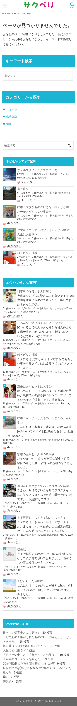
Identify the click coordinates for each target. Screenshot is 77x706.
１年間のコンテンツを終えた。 (23, 659)
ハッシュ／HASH (57, 471)
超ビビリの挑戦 (27, 252)
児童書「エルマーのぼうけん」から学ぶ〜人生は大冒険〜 (44, 232)
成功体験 (11, 116)
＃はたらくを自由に (30, 581)
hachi (61, 215)
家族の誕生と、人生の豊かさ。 (37, 454)
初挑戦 (21, 549)
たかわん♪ (63, 174)
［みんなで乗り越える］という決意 (40, 322)
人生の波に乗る (13, 650)
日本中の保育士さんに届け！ (35, 291)
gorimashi (63, 192)
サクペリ (36, 701)
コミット (11, 109)
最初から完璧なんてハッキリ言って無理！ (44, 486)
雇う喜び (23, 188)
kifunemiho (53, 403)
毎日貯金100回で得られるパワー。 (25, 645)
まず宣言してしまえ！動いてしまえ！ (41, 517)
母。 (6, 676)
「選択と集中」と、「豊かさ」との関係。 (30, 654)
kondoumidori (53, 566)
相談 (9, 124)
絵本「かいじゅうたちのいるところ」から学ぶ (44, 420)
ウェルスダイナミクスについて (37, 170)
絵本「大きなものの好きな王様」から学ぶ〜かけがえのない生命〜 (43, 209)
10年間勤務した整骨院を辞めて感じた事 (29, 663)
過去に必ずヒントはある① (34, 386)
